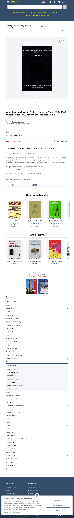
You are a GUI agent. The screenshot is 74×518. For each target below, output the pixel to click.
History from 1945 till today (14, 355)
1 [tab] (35, 103)
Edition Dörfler (10, 419)
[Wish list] (54, 2)
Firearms (10, 376)
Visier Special (11, 382)
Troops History (10, 435)
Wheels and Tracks (11, 352)
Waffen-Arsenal (12, 389)
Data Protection (10, 493)
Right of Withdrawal (34, 487)
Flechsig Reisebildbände (13, 459)
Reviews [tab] (21, 148)
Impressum (7, 512)
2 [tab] (37, 103)
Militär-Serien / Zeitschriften (14, 405)
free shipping (18, 135)
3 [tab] (38, 103)
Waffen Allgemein (12, 372)
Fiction (8, 469)
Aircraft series (10, 345)
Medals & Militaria (11, 358)
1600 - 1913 (9, 328)
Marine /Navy (10, 392)
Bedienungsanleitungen (14, 385)
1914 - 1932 (9, 332)
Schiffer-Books (10, 415)
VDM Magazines (11, 308)
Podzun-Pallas (10, 432)
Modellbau (9, 312)
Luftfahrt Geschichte (12, 348)
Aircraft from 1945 (11, 342)
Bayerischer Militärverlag (13, 322)
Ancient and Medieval (12, 318)
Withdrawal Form (33, 490)
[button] (44, 2)
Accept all (58, 500)
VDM (7, 305)
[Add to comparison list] (60, 41)
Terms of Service (11, 487)
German (34, 184)
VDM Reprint (10, 315)
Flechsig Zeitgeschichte (13, 325)
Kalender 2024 (10, 455)
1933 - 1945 (9, 335)
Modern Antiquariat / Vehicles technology (18, 439)
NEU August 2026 (11, 302)
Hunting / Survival (11, 399)
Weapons (9, 362)
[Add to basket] (7, 36)
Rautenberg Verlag (11, 465)
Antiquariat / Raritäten (13, 449)
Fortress (8, 422)
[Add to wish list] (64, 41)
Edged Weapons (12, 369)
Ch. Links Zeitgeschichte (13, 412)
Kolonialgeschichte (11, 445)
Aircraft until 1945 (11, 338)
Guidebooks (9, 402)
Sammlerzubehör (11, 452)
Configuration (57, 505)
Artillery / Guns (12, 366)
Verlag (8, 409)
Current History (10, 442)
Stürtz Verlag (10, 462)
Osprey (8, 425)
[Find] (64, 7)
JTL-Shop (60, 515)
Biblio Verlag (10, 429)
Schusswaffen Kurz (18, 122)
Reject (58, 510)
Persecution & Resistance (13, 395)
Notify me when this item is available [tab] (40, 148)
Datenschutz (16, 512)
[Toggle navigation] (8, 1)
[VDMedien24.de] (15, 2)
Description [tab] (10, 148)
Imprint (8, 490)
